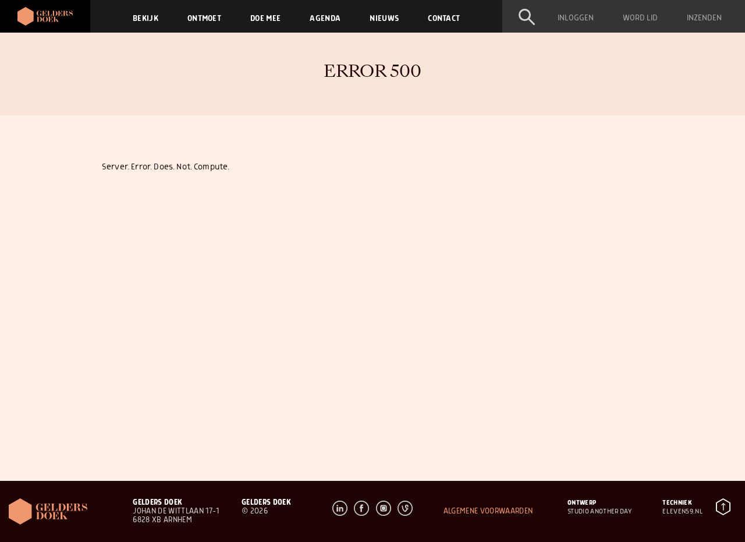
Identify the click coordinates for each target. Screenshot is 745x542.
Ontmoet (204, 18)
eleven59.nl (682, 511)
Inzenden (704, 18)
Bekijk (145, 18)
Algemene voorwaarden (488, 511)
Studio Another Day (599, 511)
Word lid (640, 18)
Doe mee (265, 18)
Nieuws (384, 18)
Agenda (325, 18)
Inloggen (576, 18)
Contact (444, 18)
